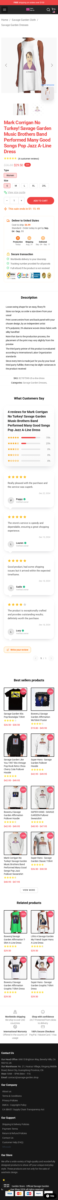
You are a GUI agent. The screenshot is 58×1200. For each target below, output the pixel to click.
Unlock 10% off (6, 1185)
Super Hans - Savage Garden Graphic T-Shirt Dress (42, 985)
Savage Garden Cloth (24, 19)
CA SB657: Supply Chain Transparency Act (23, 1109)
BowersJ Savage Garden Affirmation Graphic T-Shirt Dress (14, 985)
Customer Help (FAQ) (12, 1142)
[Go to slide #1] (20, 109)
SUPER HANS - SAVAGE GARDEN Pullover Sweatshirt (42, 815)
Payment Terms (10, 1129)
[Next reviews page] (51, 658)
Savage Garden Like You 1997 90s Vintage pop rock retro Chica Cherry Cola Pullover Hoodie (15, 766)
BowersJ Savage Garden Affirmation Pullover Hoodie (13, 815)
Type (6, 170)
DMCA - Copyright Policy (14, 1105)
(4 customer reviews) (28, 158)
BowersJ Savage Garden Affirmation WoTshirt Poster (40, 716)
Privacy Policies (10, 1100)
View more (29, 890)
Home (4, 19)
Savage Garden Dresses (14, 25)
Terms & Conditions (12, 1096)
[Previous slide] (6, 65)
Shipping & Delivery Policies (15, 1124)
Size (6, 180)
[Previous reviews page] (36, 658)
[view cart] (53, 10)
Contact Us (7, 1138)
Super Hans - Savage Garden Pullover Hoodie (41, 762)
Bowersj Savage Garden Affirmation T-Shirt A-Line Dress (14, 939)
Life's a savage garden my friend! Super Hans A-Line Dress (42, 939)
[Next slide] (51, 65)
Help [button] (52, 1196)
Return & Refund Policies (14, 1133)
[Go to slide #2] (37, 109)
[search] (48, 10)
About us (6, 1091)
